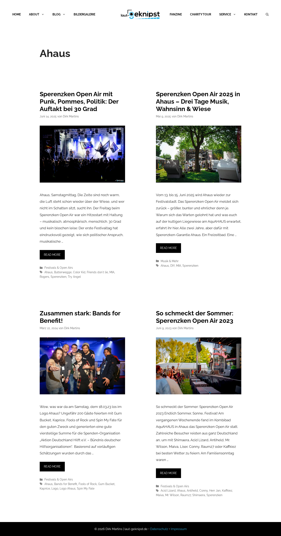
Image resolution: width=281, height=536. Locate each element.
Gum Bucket (106, 484)
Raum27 (185, 495)
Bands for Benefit (65, 484)
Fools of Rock (88, 484)
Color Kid (79, 272)
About (34, 14)
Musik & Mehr (170, 261)
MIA (111, 272)
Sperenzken (58, 276)
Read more (52, 254)
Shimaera (198, 495)
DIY (172, 265)
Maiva (160, 495)
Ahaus (48, 272)
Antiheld (192, 490)
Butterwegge (63, 272)
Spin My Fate (85, 488)
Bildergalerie (84, 14)
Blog (56, 14)
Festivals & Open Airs (58, 267)
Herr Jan (215, 490)
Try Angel (74, 276)
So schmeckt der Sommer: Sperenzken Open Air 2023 (194, 317)
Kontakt (251, 14)
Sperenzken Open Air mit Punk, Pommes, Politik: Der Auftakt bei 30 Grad (79, 101)
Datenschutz (159, 529)
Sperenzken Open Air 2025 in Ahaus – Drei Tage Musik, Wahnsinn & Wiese (198, 101)
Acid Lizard (168, 490)
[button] (9, 527)
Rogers (44, 276)
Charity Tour (200, 14)
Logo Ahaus (67, 488)
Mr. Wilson (172, 495)
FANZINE (176, 14)
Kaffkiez (227, 490)
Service (225, 14)
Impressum (179, 529)
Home (16, 14)
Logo (54, 488)
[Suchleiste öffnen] (267, 14)
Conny (203, 490)
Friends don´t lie (97, 272)
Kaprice (45, 488)
